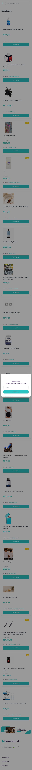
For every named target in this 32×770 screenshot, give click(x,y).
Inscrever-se (16, 391)
